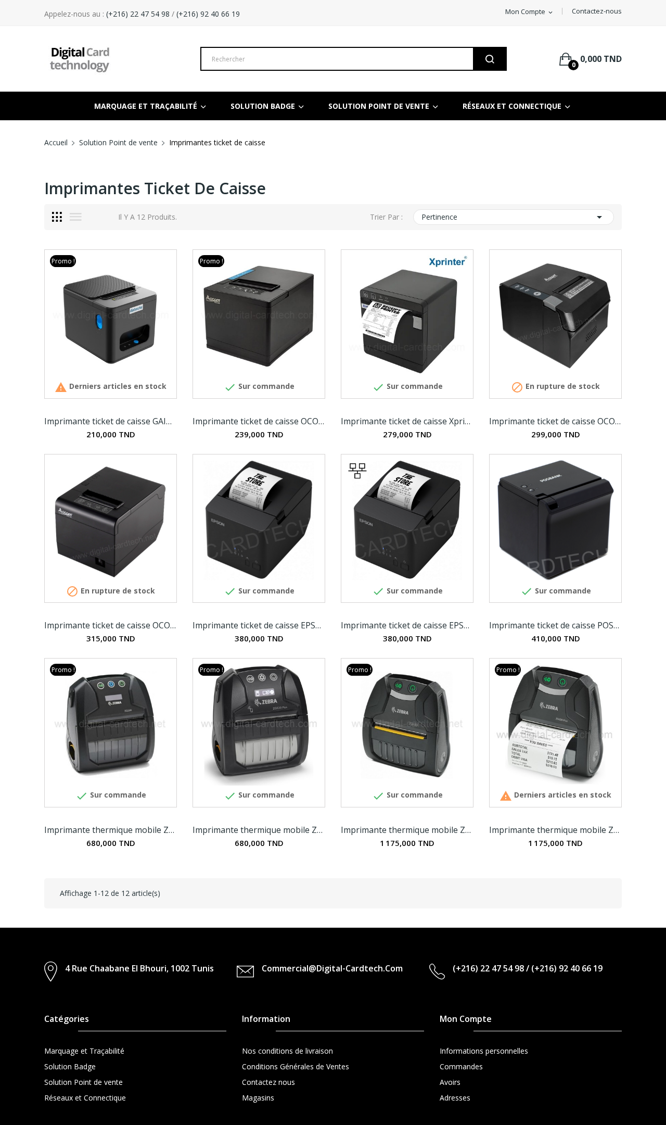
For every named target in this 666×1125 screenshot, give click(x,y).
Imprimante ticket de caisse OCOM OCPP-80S (259, 421)
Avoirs (450, 1082)
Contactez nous (268, 1082)
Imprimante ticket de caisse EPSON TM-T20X (259, 625)
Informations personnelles (484, 1051)
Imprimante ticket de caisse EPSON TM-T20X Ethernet (407, 625)
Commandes (461, 1066)
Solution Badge (70, 1066)
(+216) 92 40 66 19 (208, 14)
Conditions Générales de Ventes (295, 1066)
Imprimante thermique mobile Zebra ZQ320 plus (555, 830)
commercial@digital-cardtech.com (332, 968)
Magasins (258, 1098)
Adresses (455, 1098)
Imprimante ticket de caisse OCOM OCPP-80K (110, 625)
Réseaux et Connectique (85, 1098)
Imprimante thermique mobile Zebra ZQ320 (407, 830)
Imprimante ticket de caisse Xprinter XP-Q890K (407, 421)
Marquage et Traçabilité (84, 1051)
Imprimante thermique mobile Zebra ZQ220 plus (259, 830)
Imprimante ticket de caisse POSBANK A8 (555, 625)
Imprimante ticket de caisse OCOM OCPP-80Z (555, 421)
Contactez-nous (597, 11)
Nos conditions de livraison (287, 1051)
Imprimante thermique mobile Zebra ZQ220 (110, 830)
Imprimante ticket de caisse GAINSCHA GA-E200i (110, 421)
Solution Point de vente (83, 1082)
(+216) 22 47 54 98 (137, 14)
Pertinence (513, 217)
